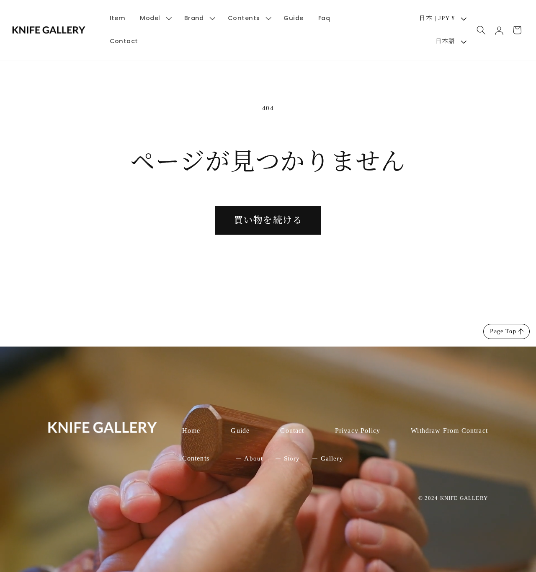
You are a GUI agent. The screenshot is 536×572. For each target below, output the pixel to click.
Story (292, 458)
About (253, 458)
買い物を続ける (268, 220)
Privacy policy (357, 431)
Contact (292, 431)
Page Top (503, 331)
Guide (240, 431)
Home (191, 431)
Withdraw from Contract (449, 431)
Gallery (332, 458)
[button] (155, 18)
